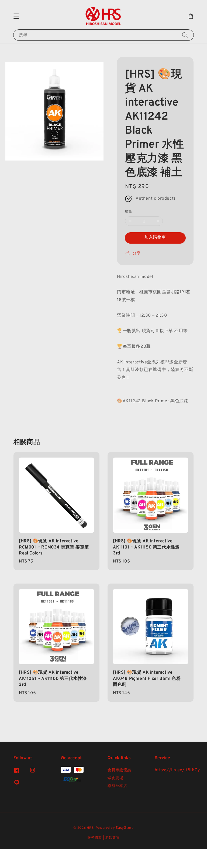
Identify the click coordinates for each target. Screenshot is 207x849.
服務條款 (94, 838)
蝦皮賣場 (115, 778)
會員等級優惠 (119, 770)
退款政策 (112, 838)
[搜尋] (185, 35)
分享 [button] (136, 253)
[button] (16, 16)
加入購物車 (155, 237)
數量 (128, 212)
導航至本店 (117, 786)
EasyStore (124, 828)
